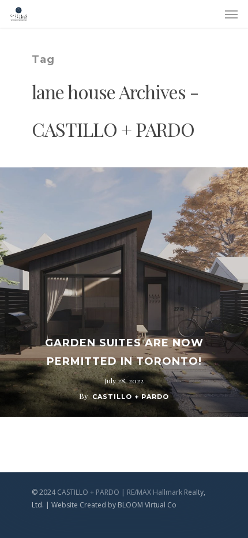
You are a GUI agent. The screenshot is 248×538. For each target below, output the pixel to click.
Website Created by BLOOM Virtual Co (113, 505)
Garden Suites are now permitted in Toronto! (124, 352)
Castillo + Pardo (130, 397)
